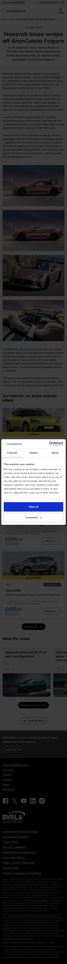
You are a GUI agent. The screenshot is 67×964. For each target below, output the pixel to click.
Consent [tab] (12, 452)
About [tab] (55, 452)
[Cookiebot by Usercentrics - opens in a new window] (49, 444)
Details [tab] (34, 452)
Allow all (33, 506)
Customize (32, 517)
